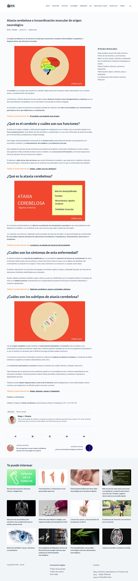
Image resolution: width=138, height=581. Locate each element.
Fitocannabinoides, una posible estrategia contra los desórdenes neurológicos (83, 550)
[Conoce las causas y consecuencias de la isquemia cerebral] (85, 508)
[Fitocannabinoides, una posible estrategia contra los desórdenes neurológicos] (85, 537)
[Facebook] (15, 436)
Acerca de (11, 411)
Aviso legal (54, 574)
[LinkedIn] (49, 436)
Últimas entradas (21, 411)
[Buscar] (130, 6)
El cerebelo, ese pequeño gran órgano (44, 116)
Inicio (48, 6)
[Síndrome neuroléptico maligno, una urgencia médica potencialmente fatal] (53, 508)
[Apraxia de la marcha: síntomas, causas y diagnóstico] (21, 477)
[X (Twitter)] (32, 436)
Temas (122, 6)
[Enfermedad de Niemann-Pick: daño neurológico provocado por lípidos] (85, 477)
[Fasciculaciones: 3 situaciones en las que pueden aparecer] (53, 477)
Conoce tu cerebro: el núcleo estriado (116, 548)
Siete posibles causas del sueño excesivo (113, 53)
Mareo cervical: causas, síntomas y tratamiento (114, 58)
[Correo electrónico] (84, 436)
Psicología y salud (100, 6)
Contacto (96, 565)
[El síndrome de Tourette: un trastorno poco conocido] (116, 508)
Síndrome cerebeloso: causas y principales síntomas (50, 289)
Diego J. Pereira (24, 416)
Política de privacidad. (58, 569)
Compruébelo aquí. (105, 577)
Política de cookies (57, 572)
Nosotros (55, 6)
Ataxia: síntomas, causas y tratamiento (45, 391)
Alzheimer (73, 6)
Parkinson (83, 6)
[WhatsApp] (66, 436)
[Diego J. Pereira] (12, 420)
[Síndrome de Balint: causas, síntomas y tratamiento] (21, 537)
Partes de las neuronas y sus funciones (112, 56)
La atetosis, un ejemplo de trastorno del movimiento (50, 245)
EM (90, 6)
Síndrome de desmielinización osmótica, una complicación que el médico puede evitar (19, 521)
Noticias (65, 6)
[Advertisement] (114, 30)
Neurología (114, 6)
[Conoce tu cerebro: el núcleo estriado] (116, 537)
